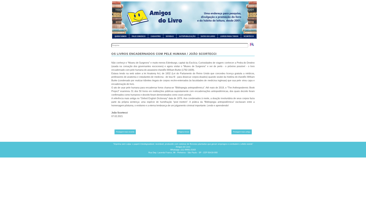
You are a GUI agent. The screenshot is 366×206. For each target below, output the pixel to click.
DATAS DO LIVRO (208, 36)
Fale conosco (138, 36)
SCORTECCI (249, 36)
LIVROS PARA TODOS (229, 36)
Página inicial (183, 132)
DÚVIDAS (170, 36)
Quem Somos (121, 36)
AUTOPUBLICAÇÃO (187, 36)
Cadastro (156, 36)
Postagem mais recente (125, 132)
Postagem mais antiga (241, 132)
